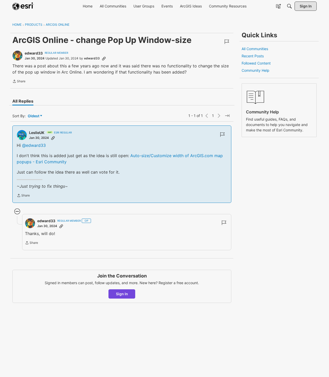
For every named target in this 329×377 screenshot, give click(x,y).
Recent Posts (253, 56)
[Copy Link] (104, 58)
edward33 (34, 53)
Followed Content (256, 63)
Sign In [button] (122, 294)
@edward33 (34, 145)
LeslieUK (36, 132)
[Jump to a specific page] (227, 116)
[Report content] (226, 41)
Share (18, 81)
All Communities (255, 49)
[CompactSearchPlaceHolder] (289, 6)
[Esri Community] (23, 6)
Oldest (34, 116)
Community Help (255, 70)
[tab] (22, 101)
